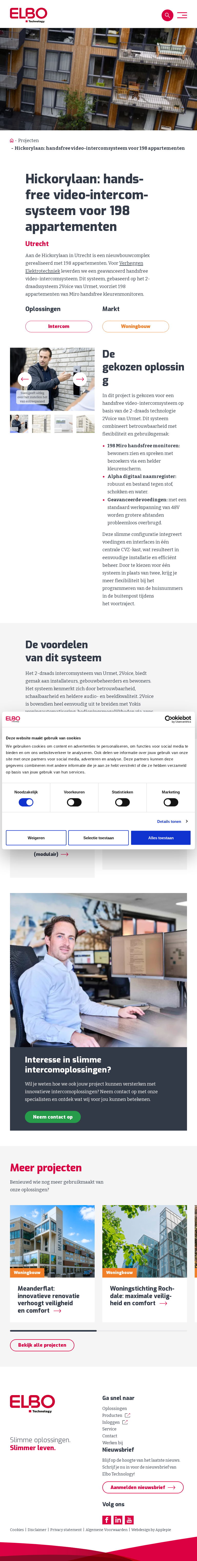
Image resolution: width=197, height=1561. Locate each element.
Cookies (17, 1530)
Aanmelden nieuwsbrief (138, 1487)
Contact (109, 1435)
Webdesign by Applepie (151, 1530)
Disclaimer (37, 1530)
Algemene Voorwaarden (106, 1530)
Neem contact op (53, 1117)
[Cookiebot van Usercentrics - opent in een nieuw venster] (168, 719)
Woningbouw (135, 326)
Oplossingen (114, 1408)
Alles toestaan (161, 838)
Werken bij (112, 1442)
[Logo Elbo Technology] (28, 15)
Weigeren (36, 838)
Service (109, 1429)
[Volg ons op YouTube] (129, 1520)
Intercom (58, 326)
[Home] (11, 141)
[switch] (74, 802)
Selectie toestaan (98, 838)
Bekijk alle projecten (42, 1345)
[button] (167, 15)
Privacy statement (66, 1530)
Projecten (28, 140)
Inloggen (111, 1422)
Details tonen (169, 821)
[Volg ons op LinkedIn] (118, 1520)
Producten (112, 1415)
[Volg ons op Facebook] (106, 1520)
